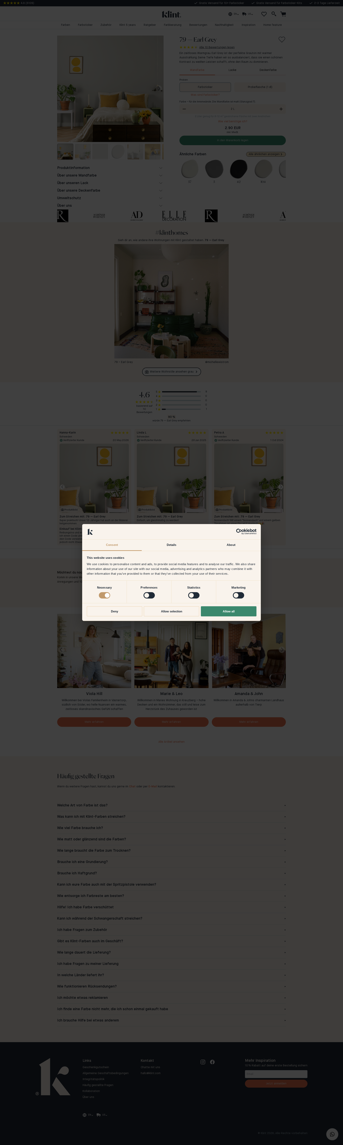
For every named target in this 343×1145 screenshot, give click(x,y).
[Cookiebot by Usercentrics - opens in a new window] (239, 532)
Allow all (229, 611)
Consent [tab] (112, 544)
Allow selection (171, 611)
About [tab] (231, 544)
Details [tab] (171, 544)
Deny (114, 611)
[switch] (149, 595)
